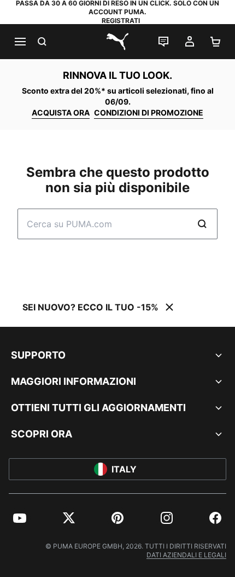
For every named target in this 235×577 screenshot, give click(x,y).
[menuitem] (20, 518)
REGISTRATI (121, 20)
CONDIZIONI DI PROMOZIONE (148, 112)
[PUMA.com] (117, 42)
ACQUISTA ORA (61, 112)
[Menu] (20, 42)
